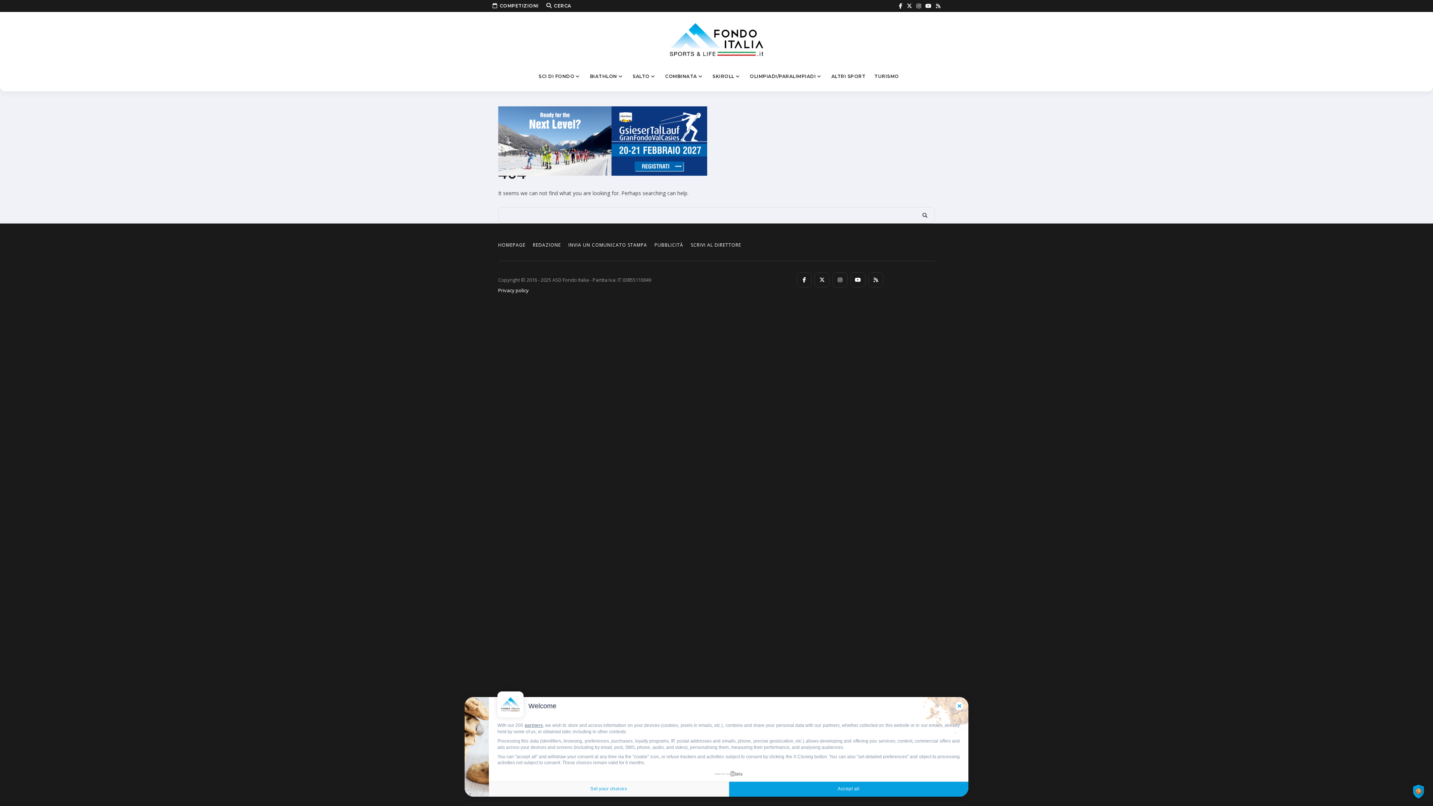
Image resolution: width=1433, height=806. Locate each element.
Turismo (886, 76)
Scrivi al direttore (716, 245)
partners (534, 725)
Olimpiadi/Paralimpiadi (783, 76)
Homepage (511, 245)
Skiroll (723, 76)
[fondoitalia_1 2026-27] (602, 140)
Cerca (562, 6)
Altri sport (848, 76)
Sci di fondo (556, 76)
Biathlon (603, 76)
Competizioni (519, 6)
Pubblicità (669, 245)
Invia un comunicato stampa (607, 245)
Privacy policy (513, 290)
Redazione (547, 245)
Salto (641, 76)
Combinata (681, 76)
